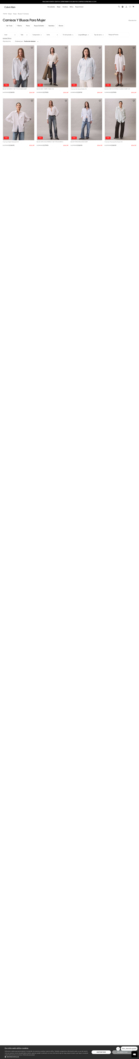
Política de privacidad (29, 1055)
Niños (71, 7)
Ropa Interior (79, 7)
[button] (119, 7)
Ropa (15, 14)
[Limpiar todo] (7, 38)
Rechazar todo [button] (122, 1052)
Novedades (51, 7)
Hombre (65, 7)
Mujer (59, 7)
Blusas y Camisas (23, 14)
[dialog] (69, 1052)
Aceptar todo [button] (101, 1052)
